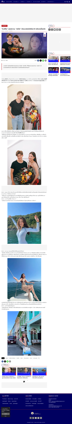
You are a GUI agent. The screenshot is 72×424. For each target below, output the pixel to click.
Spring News (14, 401)
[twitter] (41, 61)
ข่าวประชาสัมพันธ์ (40, 403)
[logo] (3, 2)
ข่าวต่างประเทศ (28, 403)
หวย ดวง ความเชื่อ (33, 401)
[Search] (67, 1)
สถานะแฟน (35, 358)
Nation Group (10, 398)
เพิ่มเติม (3, 411)
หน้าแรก (3, 30)
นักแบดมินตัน (26, 358)
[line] (43, 61)
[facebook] (38, 61)
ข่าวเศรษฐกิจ (34, 403)
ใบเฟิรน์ (6, 358)
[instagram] (60, 29)
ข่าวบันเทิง (6, 30)
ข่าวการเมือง (34, 398)
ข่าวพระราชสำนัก (28, 398)
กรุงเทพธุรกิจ (4, 401)
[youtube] (55, 29)
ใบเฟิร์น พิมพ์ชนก (12, 358)
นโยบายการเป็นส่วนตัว (29, 405)
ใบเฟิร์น (18, 358)
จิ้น (38, 358)
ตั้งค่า (6, 416)
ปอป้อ (22, 358)
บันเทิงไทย (10, 30)
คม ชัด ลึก (16, 398)
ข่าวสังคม (39, 398)
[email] (46, 61)
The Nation (4, 398)
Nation (9, 401)
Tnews (10, 403)
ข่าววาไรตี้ (39, 401)
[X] (52, 29)
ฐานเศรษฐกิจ (15, 403)
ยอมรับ (5, 413)
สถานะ (31, 358)
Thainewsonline (5, 403)
